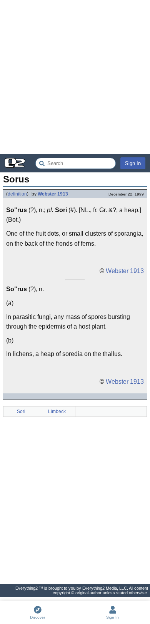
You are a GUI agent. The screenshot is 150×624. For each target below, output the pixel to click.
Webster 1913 (53, 194)
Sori (21, 411)
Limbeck (57, 411)
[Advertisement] (75, 77)
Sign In (133, 163)
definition (17, 194)
